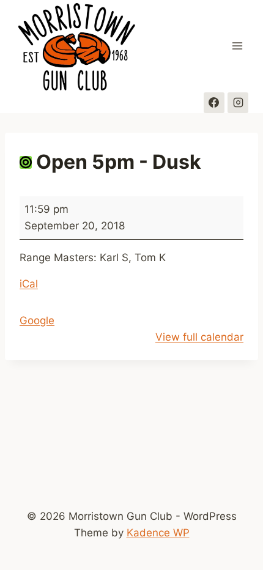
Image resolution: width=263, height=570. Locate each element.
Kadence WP (158, 533)
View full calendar (199, 337)
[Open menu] (237, 46)
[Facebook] (214, 102)
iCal (29, 284)
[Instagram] (238, 102)
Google (37, 320)
